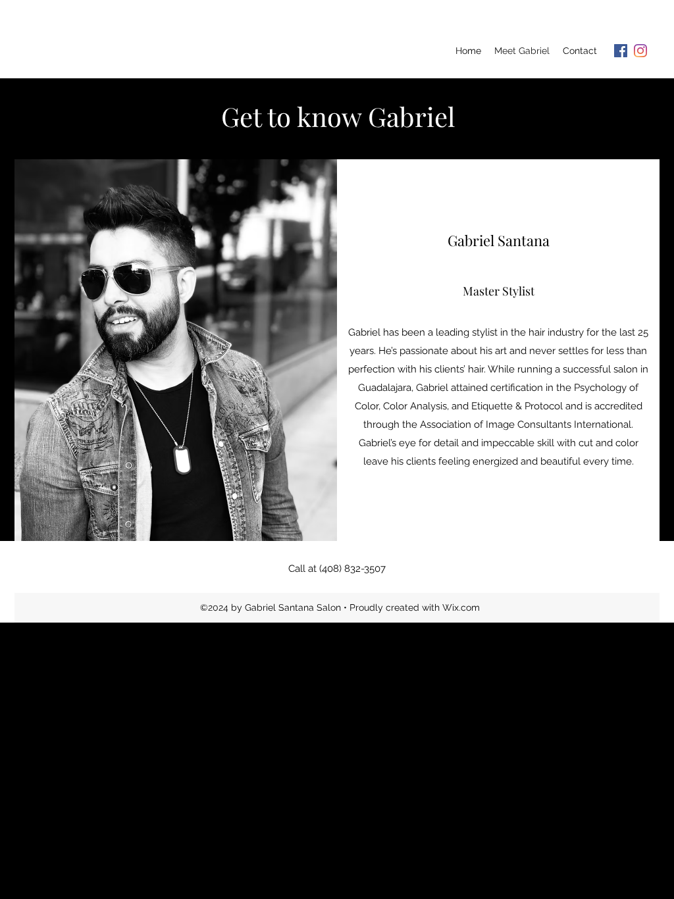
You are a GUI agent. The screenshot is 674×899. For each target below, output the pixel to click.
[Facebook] (620, 50)
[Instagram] (640, 50)
